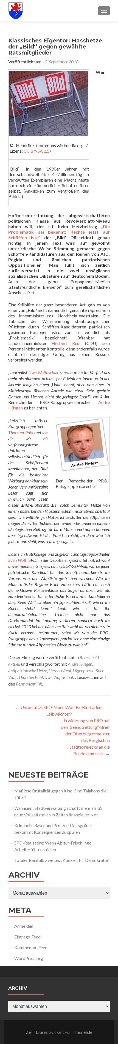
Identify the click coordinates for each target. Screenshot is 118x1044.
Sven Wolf (17, 560)
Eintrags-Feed (27, 936)
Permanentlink (29, 683)
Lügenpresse (83, 670)
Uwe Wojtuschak (44, 372)
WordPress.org (28, 958)
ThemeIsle (82, 1032)
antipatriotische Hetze (27, 670)
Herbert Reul (66, 343)
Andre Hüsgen (80, 664)
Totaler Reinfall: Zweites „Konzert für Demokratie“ (61, 860)
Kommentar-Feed (30, 947)
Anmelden (23, 926)
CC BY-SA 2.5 (36, 150)
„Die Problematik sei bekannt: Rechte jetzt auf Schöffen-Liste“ (59, 232)
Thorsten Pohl (20, 432)
